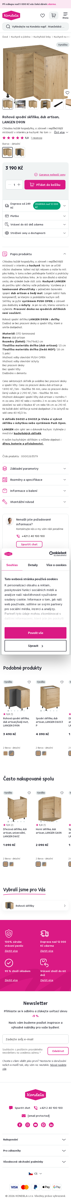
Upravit (33, 645)
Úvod (5, 36)
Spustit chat (29, 544)
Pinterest (43, 1124)
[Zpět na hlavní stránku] (11, 15)
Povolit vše (35, 632)
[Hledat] (7, 26)
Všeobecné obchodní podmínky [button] (23, 1161)
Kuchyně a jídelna (20, 36)
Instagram (27, 1124)
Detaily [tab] (33, 564)
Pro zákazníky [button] (12, 1150)
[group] (35, 76)
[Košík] (53, 15)
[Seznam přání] (42, 15)
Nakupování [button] (10, 1139)
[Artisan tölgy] (7, 152)
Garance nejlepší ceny (52, 174)
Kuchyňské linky (42, 36)
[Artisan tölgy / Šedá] (20, 152)
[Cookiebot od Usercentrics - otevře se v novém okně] (50, 554)
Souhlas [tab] (12, 564)
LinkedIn (51, 1124)
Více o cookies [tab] (56, 564)
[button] (35, 206)
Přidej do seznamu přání (67, 93)
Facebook (19, 1124)
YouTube (35, 1124)
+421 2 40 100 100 (33, 536)
